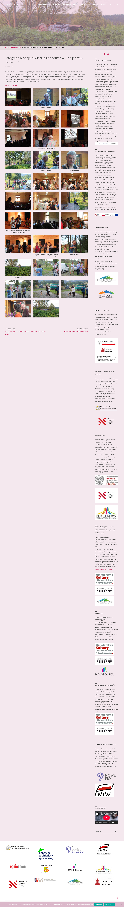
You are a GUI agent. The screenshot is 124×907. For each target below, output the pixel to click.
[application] (106, 817)
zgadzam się (98, 904)
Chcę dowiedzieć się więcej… (103, 569)
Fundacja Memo (12, 5)
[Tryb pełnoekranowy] (116, 822)
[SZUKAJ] (116, 831)
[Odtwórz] (97, 822)
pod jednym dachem (14, 47)
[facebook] (115, 4)
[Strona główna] (5, 47)
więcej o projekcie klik (11, 85)
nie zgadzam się (109, 904)
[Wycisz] (113, 822)
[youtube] (117, 4)
